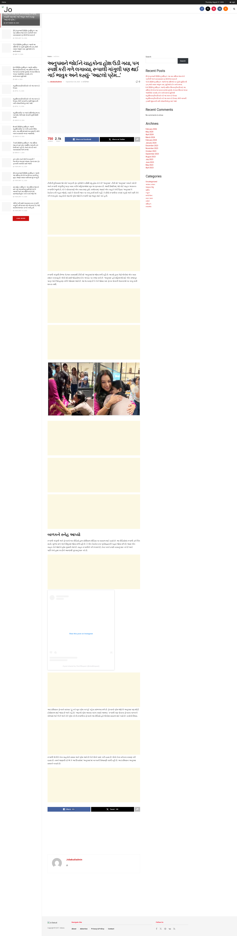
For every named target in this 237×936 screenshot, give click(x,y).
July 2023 (149, 159)
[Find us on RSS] (225, 8)
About (74, 929)
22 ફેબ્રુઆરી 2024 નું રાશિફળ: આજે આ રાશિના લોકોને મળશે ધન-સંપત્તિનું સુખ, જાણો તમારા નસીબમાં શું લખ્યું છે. (26, 175)
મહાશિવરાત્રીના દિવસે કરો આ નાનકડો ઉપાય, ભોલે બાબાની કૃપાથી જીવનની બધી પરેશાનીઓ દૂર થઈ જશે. (26, 101)
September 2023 (152, 154)
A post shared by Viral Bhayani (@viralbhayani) (81, 666)
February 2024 (151, 140)
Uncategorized (151, 182)
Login (233, 2)
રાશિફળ (148, 204)
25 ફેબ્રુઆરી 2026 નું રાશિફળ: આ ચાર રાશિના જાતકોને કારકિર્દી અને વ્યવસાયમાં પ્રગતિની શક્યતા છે (25, 33)
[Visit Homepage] (15, 9)
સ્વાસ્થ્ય (148, 207)
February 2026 (151, 129)
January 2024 (151, 143)
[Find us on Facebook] (202, 8)
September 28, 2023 (73, 82)
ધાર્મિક (148, 190)
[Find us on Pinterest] (213, 8)
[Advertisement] (118, 34)
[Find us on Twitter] (208, 8)
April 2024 (150, 134)
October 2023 (151, 151)
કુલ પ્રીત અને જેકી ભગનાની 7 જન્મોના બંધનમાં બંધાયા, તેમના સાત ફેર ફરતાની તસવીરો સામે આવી (26, 161)
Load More (20, 218)
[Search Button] (234, 8)
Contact (111, 929)
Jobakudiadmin (56, 82)
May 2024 (149, 132)
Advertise (84, 929)
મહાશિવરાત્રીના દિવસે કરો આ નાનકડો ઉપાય (161, 96)
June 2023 (150, 162)
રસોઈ (148, 201)
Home (4, 2)
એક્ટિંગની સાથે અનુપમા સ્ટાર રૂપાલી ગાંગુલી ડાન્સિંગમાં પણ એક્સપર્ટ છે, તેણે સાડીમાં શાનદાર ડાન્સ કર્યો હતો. (26, 205)
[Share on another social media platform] (137, 139)
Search (148, 57)
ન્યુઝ (148, 193)
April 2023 (150, 168)
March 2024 (150, 137)
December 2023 (152, 146)
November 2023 (152, 148)
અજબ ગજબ (150, 184)
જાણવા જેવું (150, 187)
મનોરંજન (56, 56)
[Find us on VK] (219, 8)
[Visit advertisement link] (21, 61)
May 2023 (149, 165)
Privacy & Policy (97, 929)
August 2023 (151, 157)
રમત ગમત (149, 198)
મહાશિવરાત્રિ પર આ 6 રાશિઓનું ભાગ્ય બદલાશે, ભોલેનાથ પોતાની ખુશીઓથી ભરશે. (26, 115)
